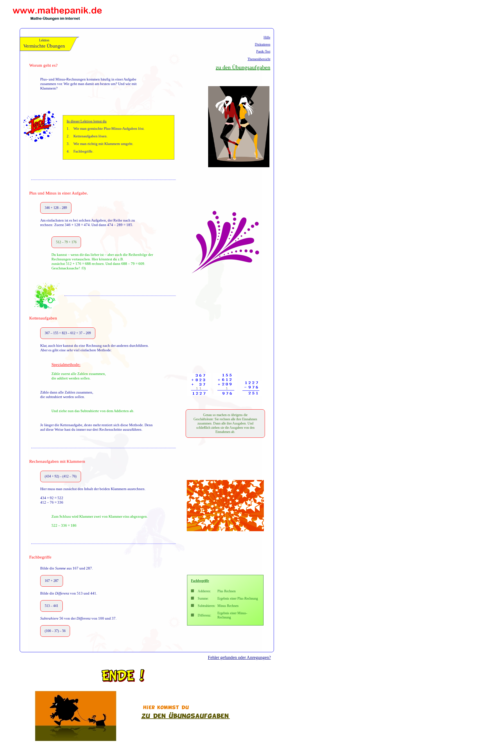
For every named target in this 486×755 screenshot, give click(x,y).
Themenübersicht (259, 59)
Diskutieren (262, 44)
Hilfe (267, 37)
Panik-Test (263, 51)
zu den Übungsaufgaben (243, 67)
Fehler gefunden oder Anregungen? (239, 657)
